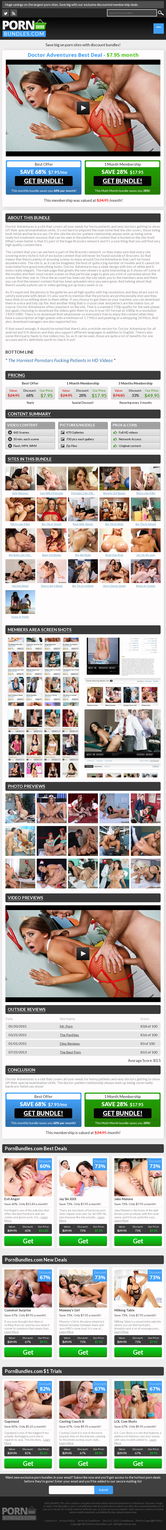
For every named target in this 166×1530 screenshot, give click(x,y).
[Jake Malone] (138, 1177)
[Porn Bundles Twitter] (5, 12)
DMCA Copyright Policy (149, 1520)
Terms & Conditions (88, 1520)
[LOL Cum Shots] (138, 1400)
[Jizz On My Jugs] (146, 540)
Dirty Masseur (20, 493)
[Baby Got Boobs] (52, 540)
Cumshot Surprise (17, 1310)
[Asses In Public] (20, 602)
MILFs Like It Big (20, 524)
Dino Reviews (70, 1043)
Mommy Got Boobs (114, 493)
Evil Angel (11, 1199)
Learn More (121, 1220)
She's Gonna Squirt (114, 586)
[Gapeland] (28, 1400)
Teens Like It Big (145, 493)
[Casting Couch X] (83, 1400)
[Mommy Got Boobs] (114, 478)
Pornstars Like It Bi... (83, 493)
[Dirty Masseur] (20, 478)
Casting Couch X (71, 1421)
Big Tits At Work (114, 524)
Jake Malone (123, 1199)
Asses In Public (20, 616)
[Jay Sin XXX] (83, 1177)
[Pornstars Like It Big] (83, 478)
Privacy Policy (67, 1520)
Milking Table (124, 1310)
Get (28, 1241)
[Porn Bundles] (24, 28)
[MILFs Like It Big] (20, 509)
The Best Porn (70, 1052)
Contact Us (50, 1520)
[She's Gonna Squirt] (114, 571)
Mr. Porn (66, 1026)
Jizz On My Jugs (145, 555)
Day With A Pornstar (51, 493)
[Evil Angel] (28, 1177)
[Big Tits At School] (146, 509)
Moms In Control (145, 586)
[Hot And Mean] (20, 571)
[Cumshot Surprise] (28, 1288)
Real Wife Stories (83, 524)
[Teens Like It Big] (146, 478)
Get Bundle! (44, 180)
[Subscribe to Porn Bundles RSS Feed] (13, 12)
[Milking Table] (138, 1288)
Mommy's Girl (69, 1310)
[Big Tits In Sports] (52, 509)
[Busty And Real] (114, 540)
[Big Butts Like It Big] (20, 540)
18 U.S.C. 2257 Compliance (118, 1520)
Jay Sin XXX (67, 1199)
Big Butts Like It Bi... (20, 555)
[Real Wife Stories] (83, 509)
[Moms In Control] (146, 571)
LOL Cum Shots (125, 1421)
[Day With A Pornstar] (52, 478)
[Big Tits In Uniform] (83, 571)
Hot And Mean (20, 586)
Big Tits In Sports (51, 524)
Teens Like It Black (51, 586)
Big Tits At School (146, 524)
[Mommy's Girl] (83, 1288)
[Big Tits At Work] (114, 509)
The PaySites (69, 1035)
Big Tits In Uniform (83, 586)
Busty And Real (114, 555)
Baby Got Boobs (51, 555)
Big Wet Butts (83, 555)
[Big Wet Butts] (83, 540)
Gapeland (11, 1421)
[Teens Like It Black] (52, 571)
